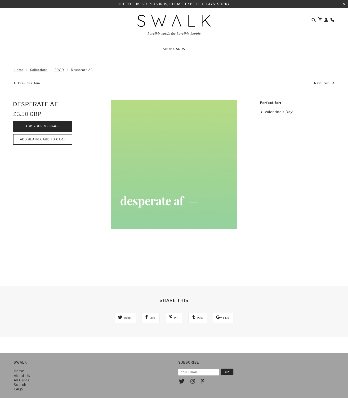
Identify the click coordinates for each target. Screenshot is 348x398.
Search (20, 385)
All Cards (22, 380)
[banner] (174, 27)
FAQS (18, 389)
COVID (59, 70)
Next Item (322, 83)
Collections (39, 70)
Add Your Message (42, 126)
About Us (22, 376)
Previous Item (28, 83)
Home (18, 70)
